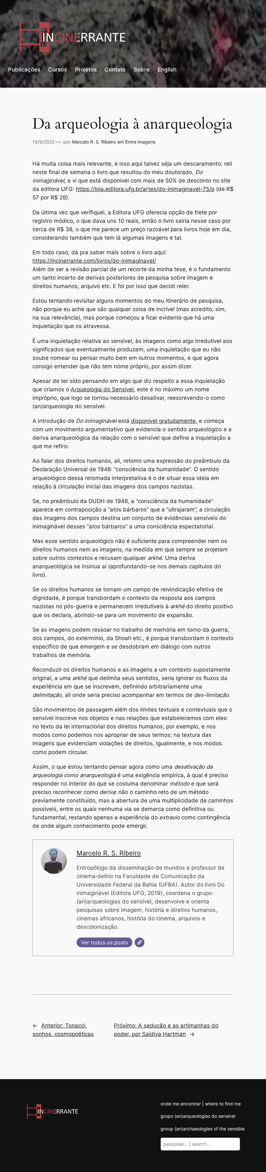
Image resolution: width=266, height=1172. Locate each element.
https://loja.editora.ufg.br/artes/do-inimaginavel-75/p (145, 189)
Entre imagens (140, 142)
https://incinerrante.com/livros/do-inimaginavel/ (94, 261)
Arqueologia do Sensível (102, 389)
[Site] (139, 942)
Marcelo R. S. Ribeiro (94, 142)
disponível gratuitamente (163, 421)
